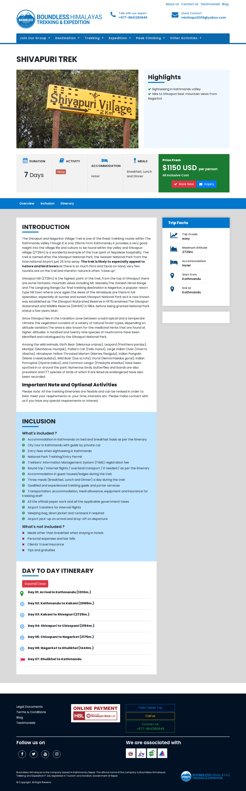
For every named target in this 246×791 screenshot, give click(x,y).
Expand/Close (35, 583)
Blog (225, 4)
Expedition (118, 38)
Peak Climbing (148, 38)
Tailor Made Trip (150, 707)
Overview (26, 203)
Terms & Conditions (31, 712)
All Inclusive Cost (175, 175)
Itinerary (67, 203)
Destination (65, 38)
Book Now (186, 184)
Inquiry (208, 184)
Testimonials (210, 4)
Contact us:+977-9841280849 (150, 726)
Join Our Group (33, 38)
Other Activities (184, 38)
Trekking (92, 38)
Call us (150, 716)
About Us (172, 4)
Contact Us (189, 4)
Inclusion (47, 203)
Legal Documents (29, 706)
